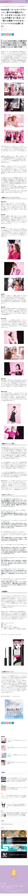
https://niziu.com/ (16, 696)
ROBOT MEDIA (15, 886)
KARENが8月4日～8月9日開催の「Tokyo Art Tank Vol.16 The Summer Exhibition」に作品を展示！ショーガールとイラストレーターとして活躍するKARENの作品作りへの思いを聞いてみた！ (16, 814)
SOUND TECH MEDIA (9, 887)
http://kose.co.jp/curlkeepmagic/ (14, 634)
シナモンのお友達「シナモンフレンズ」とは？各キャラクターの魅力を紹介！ (16, 788)
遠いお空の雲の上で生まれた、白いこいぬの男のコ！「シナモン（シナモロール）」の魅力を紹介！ (16, 797)
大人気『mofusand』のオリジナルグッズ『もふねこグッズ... (17, 748)
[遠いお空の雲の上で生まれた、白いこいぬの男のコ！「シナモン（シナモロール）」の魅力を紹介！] (3, 798)
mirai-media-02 (4, 30)
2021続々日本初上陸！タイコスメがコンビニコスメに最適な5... (16, 763)
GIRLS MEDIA (9, 886)
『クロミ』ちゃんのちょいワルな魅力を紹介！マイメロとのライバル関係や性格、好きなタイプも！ (16, 806)
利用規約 (18, 890)
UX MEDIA (2, 887)
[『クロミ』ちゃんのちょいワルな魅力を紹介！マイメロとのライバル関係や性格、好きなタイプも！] (3, 807)
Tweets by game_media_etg (7, 824)
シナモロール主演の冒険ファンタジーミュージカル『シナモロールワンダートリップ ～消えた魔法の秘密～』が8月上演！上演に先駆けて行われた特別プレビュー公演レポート (16, 780)
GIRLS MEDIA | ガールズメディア (10, 890)
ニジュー (12, 29)
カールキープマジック (7, 29)
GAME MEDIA (3, 886)
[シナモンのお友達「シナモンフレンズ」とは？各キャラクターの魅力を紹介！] (3, 790)
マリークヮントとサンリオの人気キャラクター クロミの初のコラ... (16, 741)
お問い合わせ (22, 890)
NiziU (2, 29)
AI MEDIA (21, 886)
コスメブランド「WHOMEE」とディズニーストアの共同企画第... (17, 755)
